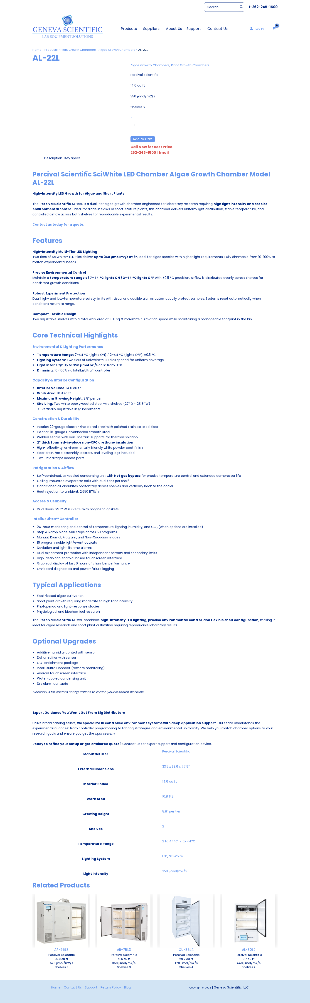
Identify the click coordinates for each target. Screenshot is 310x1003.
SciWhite (176, 856)
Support (91, 987)
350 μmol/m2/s (174, 871)
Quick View (61, 943)
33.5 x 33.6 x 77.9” (175, 766)
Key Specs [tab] (72, 158)
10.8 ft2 (167, 796)
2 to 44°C (170, 841)
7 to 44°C (187, 841)
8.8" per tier (171, 811)
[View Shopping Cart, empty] (274, 28)
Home (56, 987)
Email (163, 152)
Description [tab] (53, 158)
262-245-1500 (143, 152)
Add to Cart (143, 139)
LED (164, 856)
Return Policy (111, 987)
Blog (127, 987)
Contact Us (73, 987)
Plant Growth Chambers (190, 65)
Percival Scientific (176, 751)
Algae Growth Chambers (150, 65)
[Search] (241, 7)
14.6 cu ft (169, 781)
